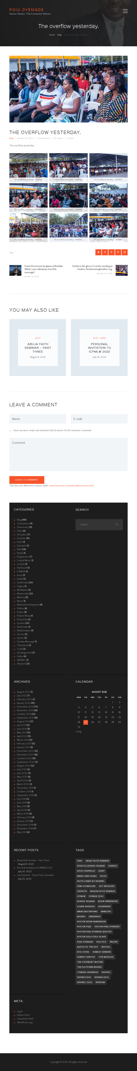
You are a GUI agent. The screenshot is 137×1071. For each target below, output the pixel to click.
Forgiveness (23, 556)
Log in (20, 1011)
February (24, 699)
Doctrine (21, 538)
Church (112, 866)
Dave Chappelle (86, 871)
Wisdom (21, 663)
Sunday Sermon (102, 952)
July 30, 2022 (99, 357)
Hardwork (22, 568)
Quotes (21, 623)
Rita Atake (83, 952)
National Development (28, 604)
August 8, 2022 (38, 357)
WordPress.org (24, 1022)
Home (52, 35)
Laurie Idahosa (86, 906)
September (25, 718)
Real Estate (22, 627)
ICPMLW (21, 571)
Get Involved (106, 886)
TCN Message (106, 957)
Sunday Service (86, 957)
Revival (106, 947)
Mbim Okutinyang (87, 911)
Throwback (23, 645)
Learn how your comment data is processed (71, 485)
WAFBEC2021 (84, 977)
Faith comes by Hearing (91, 881)
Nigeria (81, 916)
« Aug (78, 731)
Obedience (95, 916)
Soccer (20, 634)
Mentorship (22, 593)
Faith (19, 549)
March (23, 740)
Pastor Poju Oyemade (107, 927)
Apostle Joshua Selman (91, 866)
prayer (113, 942)
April (22, 736)
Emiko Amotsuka (87, 876)
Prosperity (22, 619)
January (23, 703)
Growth (21, 564)
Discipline (22, 534)
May (22, 732)
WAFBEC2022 (102, 977)
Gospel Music (24, 560)
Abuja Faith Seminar (97, 861)
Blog (59, 35)
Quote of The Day (87, 947)
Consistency (23, 523)
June (22, 729)
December (25, 706)
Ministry (21, 597)
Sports (20, 638)
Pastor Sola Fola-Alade (91, 937)
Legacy (20, 586)
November (25, 710)
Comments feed (25, 1018)
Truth (19, 649)
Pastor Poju (84, 927)
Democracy (23, 527)
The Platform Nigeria (89, 967)
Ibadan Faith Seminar (102, 891)
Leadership (22, 582)
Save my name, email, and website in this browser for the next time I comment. (53, 430)
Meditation (22, 590)
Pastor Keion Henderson (91, 922)
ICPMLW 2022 (96, 896)
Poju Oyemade (85, 942)
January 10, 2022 (25, 138)
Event (103, 338)
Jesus (20, 575)
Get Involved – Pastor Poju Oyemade (35, 875)
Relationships (23, 630)
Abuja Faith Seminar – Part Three (38, 347)
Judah (20, 579)
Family (20, 553)
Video (20, 656)
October (24, 714)
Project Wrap (23, 616)
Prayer (20, 612)
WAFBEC (21, 660)
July (22, 695)
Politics (20, 608)
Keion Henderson (108, 901)
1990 (79, 861)
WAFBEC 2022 (84, 982)
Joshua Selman (86, 901)
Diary (19, 531)
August (23, 692)
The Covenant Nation (90, 962)
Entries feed (23, 1015)
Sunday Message (25, 641)
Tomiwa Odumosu (87, 972)
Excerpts (21, 545)
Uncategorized (24, 652)
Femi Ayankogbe (86, 886)
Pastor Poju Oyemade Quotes (94, 932)
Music (20, 601)
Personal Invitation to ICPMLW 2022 (99, 347)
